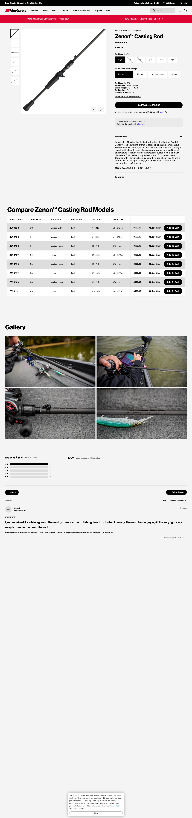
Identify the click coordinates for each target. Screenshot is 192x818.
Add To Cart (173, 227)
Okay (96, 813)
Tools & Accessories (81, 10)
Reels (45, 10)
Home (117, 30)
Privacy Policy (115, 806)
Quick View (155, 227)
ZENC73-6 (14, 264)
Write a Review (179, 493)
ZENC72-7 (14, 255)
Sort (165, 501)
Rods (54, 10)
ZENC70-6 (14, 246)
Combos (64, 10)
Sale (108, 10)
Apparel (98, 10)
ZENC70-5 (14, 237)
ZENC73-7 (14, 273)
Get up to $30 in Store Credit (146, 3)
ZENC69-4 (14, 228)
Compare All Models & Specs (128, 96)
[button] (93, 109)
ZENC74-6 (14, 282)
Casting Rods (135, 30)
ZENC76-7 (14, 291)
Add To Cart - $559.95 (149, 105)
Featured (35, 10)
